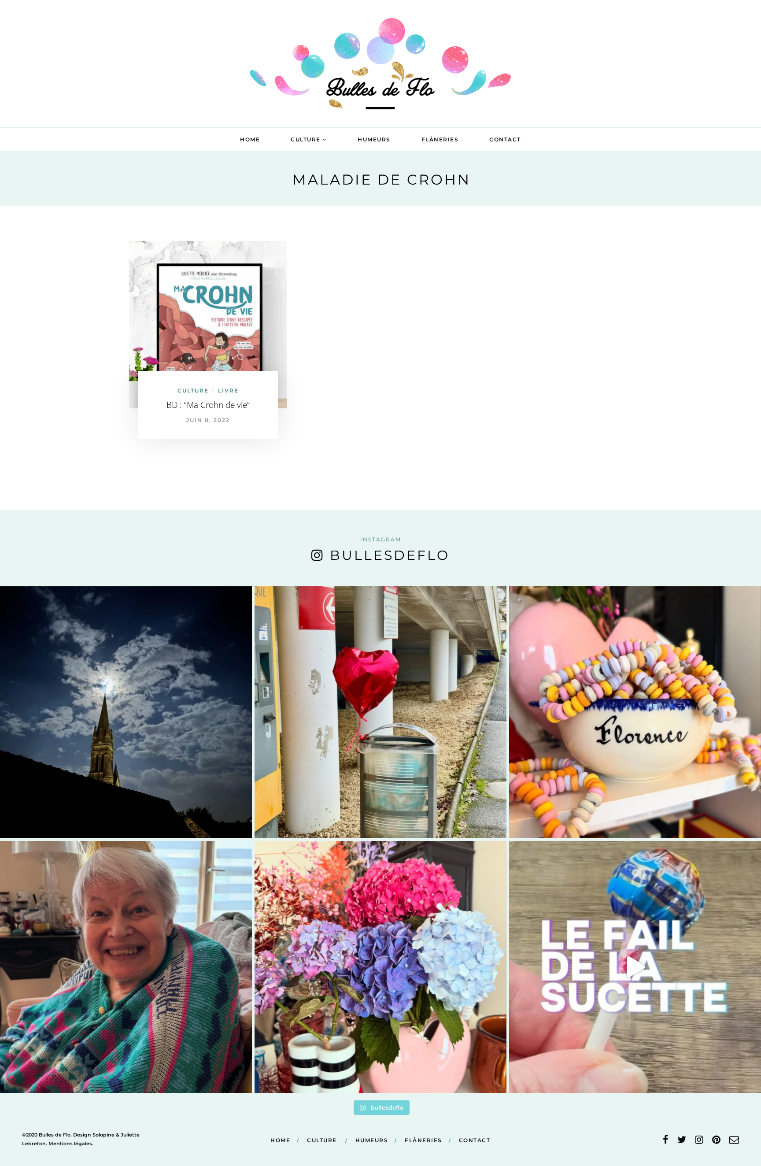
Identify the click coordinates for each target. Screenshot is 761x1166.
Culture (306, 139)
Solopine (103, 1135)
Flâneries (440, 139)
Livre (228, 390)
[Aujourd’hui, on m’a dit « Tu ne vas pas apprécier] (126, 967)
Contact (505, 139)
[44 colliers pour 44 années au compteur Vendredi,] (635, 712)
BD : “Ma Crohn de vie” (208, 405)
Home (250, 139)
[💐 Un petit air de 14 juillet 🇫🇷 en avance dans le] (380, 967)
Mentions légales (70, 1143)
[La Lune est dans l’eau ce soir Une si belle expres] (126, 712)
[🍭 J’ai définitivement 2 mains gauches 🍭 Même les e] (635, 967)
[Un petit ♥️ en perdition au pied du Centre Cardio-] (380, 712)
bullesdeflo (390, 555)
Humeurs (374, 139)
